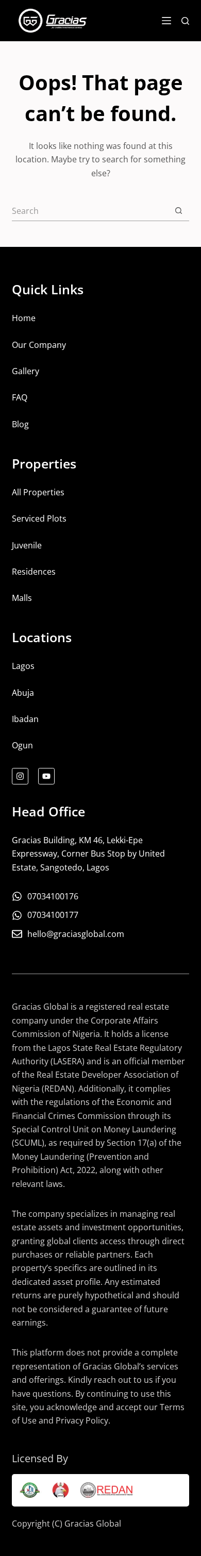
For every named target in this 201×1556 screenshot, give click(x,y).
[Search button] (179, 210)
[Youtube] (46, 776)
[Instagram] (20, 776)
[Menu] (166, 20)
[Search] (185, 21)
